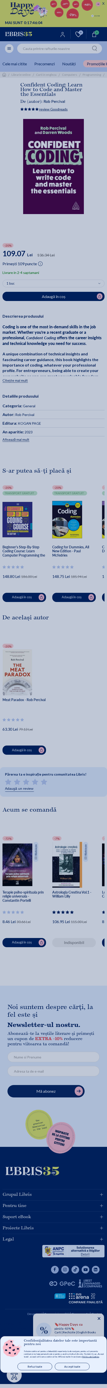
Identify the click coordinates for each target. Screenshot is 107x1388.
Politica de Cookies (90, 1356)
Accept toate (72, 1366)
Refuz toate (35, 1366)
